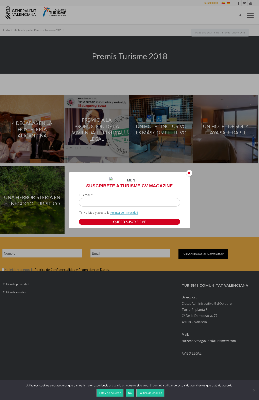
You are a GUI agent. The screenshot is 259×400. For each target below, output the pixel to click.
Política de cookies (150, 393)
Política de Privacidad (124, 212)
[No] (254, 390)
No (130, 393)
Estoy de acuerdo (110, 393)
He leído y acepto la (111, 212)
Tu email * (86, 195)
